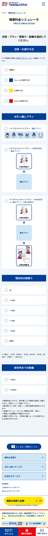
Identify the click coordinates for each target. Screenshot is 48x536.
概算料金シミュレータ (17, 13)
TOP (3, 13)
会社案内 (5, 484)
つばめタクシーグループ (10, 487)
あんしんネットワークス (11, 491)
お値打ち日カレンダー (24, 58)
